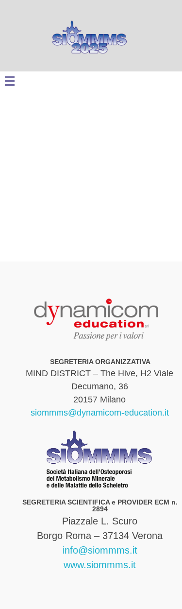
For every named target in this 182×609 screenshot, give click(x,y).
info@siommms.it (100, 550)
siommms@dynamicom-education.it (100, 413)
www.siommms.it (100, 564)
